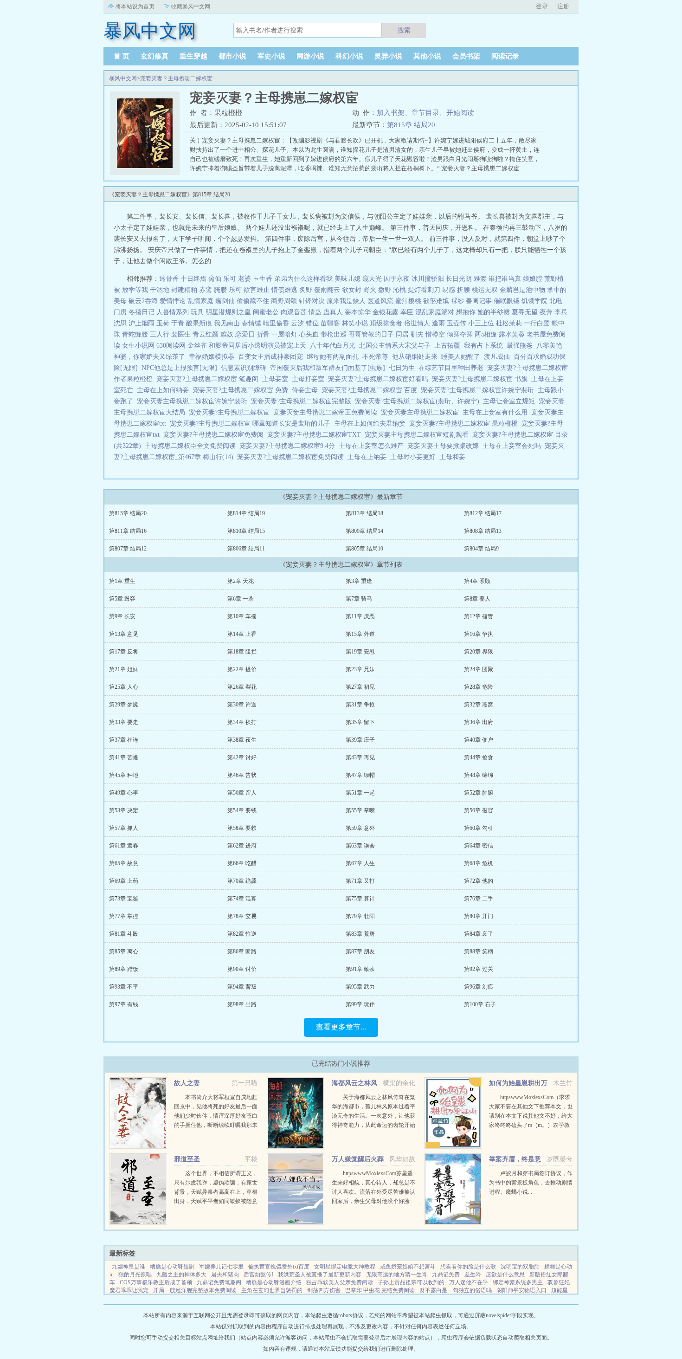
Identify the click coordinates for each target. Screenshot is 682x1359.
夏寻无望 (525, 312)
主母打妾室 (310, 378)
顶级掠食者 (386, 323)
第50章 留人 (242, 793)
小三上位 (481, 323)
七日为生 (402, 367)
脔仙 (214, 278)
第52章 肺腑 (478, 793)
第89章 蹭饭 (123, 969)
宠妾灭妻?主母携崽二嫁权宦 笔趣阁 (209, 378)
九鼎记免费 (446, 1274)
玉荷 (162, 323)
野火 (369, 289)
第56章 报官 (478, 810)
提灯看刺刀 (424, 289)
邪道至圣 (187, 1159)
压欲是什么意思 (505, 1274)
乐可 (229, 278)
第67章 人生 (360, 863)
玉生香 (262, 278)
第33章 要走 (123, 722)
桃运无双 (485, 289)
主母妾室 (277, 378)
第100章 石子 (480, 1004)
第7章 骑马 (359, 598)
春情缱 (251, 323)
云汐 (297, 323)
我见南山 (227, 323)
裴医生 (181, 334)
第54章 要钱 (242, 810)
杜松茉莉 (509, 323)
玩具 (197, 312)
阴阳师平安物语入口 (521, 1290)
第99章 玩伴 (360, 1004)
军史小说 (271, 56)
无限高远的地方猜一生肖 (396, 1274)
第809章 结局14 (364, 531)
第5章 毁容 (122, 598)
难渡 (480, 278)
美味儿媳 (347, 278)
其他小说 (427, 56)
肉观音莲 (294, 312)
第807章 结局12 (128, 548)
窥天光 (372, 278)
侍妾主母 (307, 390)
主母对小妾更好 (414, 456)
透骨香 (169, 278)
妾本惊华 (358, 312)
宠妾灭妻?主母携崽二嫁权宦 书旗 (481, 378)
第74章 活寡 (242, 898)
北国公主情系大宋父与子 (395, 345)
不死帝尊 (375, 356)
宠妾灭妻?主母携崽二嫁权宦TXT (316, 434)
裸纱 (457, 301)
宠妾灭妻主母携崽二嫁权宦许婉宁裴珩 (194, 401)
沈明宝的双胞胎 (520, 1266)
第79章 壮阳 (360, 916)
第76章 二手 (478, 898)
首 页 (121, 56)
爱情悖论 (173, 301)
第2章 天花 (240, 581)
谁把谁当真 (505, 278)
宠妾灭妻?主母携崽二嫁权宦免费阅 (215, 434)
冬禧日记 (141, 312)
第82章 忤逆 (242, 934)
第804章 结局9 (481, 548)
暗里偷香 (276, 323)
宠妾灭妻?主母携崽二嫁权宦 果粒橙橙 (465, 423)
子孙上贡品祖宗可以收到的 (411, 1282)
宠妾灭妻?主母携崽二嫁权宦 (231, 412)
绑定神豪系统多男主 (518, 1282)
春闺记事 (479, 301)
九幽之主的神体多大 (181, 1274)
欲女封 (351, 289)
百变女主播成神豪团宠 (270, 356)
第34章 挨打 (242, 722)
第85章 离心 (123, 951)
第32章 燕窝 (478, 704)
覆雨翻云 (327, 289)
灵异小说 (388, 56)
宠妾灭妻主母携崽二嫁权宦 (422, 412)
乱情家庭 (200, 301)
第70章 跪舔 (242, 881)
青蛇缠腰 (135, 334)
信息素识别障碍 (243, 367)
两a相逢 (486, 334)
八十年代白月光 (332, 345)
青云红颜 (206, 334)
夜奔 (546, 312)
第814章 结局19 (246, 513)
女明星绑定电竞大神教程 (344, 1266)
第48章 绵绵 (478, 775)
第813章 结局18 (364, 513)
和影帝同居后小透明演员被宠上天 (257, 345)
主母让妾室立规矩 (511, 401)
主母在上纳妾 (368, 456)
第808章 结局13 (483, 531)
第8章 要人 (477, 598)
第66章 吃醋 (242, 863)
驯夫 (417, 334)
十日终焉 (193, 278)
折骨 (263, 334)
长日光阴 (459, 278)
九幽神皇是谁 (128, 1266)
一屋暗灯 (284, 334)
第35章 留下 (360, 722)
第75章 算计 (360, 898)
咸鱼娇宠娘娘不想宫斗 (408, 1266)
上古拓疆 (447, 345)
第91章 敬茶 (360, 969)
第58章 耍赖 (242, 828)
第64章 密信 (478, 845)
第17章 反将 (123, 651)
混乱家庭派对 (434, 312)
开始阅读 (460, 112)
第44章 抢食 (478, 757)
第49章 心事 (123, 793)
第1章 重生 (122, 581)
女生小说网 (138, 345)
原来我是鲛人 (346, 301)
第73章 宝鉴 (123, 898)
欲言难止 (257, 289)
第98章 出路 (242, 1004)
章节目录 (425, 112)
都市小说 (232, 56)
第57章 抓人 (123, 828)
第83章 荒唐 (360, 934)
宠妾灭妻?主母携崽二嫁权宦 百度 (371, 390)
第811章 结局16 (128, 531)
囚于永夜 (397, 278)
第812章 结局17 (483, 513)
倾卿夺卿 (460, 334)
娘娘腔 (532, 278)
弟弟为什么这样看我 (303, 278)
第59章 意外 (360, 828)
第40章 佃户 (478, 740)
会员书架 (466, 56)
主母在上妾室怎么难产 (373, 445)
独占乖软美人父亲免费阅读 (339, 1282)
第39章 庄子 (360, 740)
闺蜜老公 (266, 312)
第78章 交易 (242, 916)
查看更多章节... (341, 1027)
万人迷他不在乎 (468, 1282)
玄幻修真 (154, 56)
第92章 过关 (478, 969)
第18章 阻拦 (242, 651)
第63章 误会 (360, 845)
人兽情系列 (172, 312)
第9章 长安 (122, 616)
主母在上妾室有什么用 (497, 412)
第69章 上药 (123, 881)
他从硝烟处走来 (415, 356)
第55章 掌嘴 (360, 810)
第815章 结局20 (411, 125)
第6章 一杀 (240, 598)
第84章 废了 (478, 934)
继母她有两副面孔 (333, 356)
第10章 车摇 (242, 616)
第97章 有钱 (123, 1004)
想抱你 (466, 312)
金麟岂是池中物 (522, 289)
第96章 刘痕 (478, 987)
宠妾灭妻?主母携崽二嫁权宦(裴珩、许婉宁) (419, 401)
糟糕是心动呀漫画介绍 (274, 1282)
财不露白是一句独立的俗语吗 (455, 1290)
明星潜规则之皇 (228, 312)
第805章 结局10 (364, 548)
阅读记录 (505, 56)
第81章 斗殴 (123, 934)
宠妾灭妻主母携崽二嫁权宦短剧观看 (418, 434)
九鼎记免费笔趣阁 (219, 1282)
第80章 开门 (478, 916)
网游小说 (310, 56)
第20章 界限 (478, 651)
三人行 (159, 334)
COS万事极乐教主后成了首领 (156, 1282)
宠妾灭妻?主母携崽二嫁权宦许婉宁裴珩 (479, 390)
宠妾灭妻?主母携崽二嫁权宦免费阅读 (292, 456)
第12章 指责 (478, 616)
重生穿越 (193, 56)
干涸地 (159, 289)
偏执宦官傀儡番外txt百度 (278, 1266)
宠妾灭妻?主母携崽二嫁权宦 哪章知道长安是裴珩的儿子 (252, 423)
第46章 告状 (242, 775)
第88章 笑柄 (478, 951)
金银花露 (386, 312)
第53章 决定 (123, 810)
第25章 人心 (123, 687)
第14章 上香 (242, 634)
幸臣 (406, 312)
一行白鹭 (537, 323)
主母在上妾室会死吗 (514, 445)
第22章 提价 (242, 669)
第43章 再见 (360, 757)
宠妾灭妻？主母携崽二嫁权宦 (176, 78)
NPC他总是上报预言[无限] (179, 367)
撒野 (384, 289)
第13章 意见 (123, 634)
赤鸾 (205, 289)
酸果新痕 (199, 323)
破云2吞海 (143, 301)
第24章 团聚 (478, 669)
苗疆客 (330, 323)
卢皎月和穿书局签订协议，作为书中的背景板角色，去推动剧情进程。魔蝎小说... (531, 1182)
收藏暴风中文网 (190, 6)
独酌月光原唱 (135, 1274)
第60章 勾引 (478, 828)
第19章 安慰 (360, 651)
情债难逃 (284, 289)
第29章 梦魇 (123, 704)
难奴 (226, 334)
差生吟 (472, 1274)
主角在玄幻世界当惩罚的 (271, 1290)
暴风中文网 (123, 78)
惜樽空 (435, 334)
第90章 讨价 (242, 969)
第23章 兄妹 (360, 669)
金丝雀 (197, 345)
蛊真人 (333, 312)
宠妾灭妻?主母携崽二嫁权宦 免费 (242, 390)
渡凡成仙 (497, 356)
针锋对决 (312, 301)
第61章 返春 (123, 845)
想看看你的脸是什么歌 (468, 1266)
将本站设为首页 (135, 6)
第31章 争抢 (360, 704)
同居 (402, 334)
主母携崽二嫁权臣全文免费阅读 (192, 445)
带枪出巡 (334, 334)
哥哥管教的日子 (371, 334)
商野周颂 (284, 301)
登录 (542, 6)
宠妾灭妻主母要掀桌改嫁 (445, 445)
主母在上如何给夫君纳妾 (371, 423)
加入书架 (391, 112)
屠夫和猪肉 (225, 1274)
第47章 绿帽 (360, 775)
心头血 (309, 334)
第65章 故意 (123, 863)
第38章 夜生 (242, 740)
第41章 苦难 (123, 757)
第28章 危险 (478, 687)
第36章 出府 (478, 722)
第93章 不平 (123, 987)
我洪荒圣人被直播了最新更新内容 (319, 1274)
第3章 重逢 (359, 581)
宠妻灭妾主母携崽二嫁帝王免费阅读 (327, 412)
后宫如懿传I (258, 1274)
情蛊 (315, 312)
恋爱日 (245, 334)
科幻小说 (349, 56)
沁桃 (399, 289)
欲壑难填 (436, 301)
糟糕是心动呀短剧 (172, 1266)
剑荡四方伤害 (324, 1290)
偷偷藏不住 (253, 301)
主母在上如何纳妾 (165, 390)
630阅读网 (171, 345)
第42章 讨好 (242, 757)
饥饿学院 (534, 301)
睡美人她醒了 (460, 356)
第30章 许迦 (242, 704)
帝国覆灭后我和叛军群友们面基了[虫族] (327, 367)
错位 (312, 323)
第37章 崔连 (123, 740)
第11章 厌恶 (360, 616)
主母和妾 (454, 456)
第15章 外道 (360, 634)
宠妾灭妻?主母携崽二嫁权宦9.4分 (289, 445)
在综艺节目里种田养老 (450, 367)
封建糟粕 (184, 289)
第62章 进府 (242, 845)
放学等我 (135, 289)
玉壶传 (456, 323)
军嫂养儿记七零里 (221, 1266)
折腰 (463, 289)
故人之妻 (187, 1083)
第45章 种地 (123, 775)
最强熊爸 (520, 345)
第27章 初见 (360, 687)
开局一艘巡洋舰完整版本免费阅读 (195, 1290)
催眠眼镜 (507, 301)
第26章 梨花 (242, 687)
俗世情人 (417, 323)
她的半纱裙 (493, 312)
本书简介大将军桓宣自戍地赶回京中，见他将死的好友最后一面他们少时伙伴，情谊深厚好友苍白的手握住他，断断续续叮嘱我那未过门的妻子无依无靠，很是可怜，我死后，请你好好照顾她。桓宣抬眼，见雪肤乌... (215, 1125)
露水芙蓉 (512, 334)
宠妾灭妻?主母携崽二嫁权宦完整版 (303, 401)
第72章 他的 (478, 881)
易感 (448, 289)
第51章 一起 (360, 793)
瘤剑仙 (225, 301)
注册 (563, 6)
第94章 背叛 (242, 987)
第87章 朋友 (360, 951)
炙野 (305, 289)
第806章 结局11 (246, 548)
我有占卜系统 (483, 345)
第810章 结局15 (246, 531)
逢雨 (438, 323)
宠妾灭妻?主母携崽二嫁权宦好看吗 (380, 378)
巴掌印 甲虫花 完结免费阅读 (380, 1290)
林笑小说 (355, 323)
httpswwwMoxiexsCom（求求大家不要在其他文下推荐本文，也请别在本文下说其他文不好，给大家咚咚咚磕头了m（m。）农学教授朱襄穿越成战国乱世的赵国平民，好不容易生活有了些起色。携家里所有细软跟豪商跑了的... (531, 1125)
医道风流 (380, 301)
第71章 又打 (360, 881)
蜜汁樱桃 (408, 301)
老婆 (244, 278)
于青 (177, 323)
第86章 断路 (242, 951)
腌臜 (220, 289)
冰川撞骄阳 (428, 278)
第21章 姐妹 (123, 669)
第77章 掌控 (123, 916)
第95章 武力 (360, 987)
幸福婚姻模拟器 (211, 356)
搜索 (404, 30)
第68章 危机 (478, 863)
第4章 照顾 (477, 581)
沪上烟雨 (141, 323)
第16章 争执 (478, 634)
